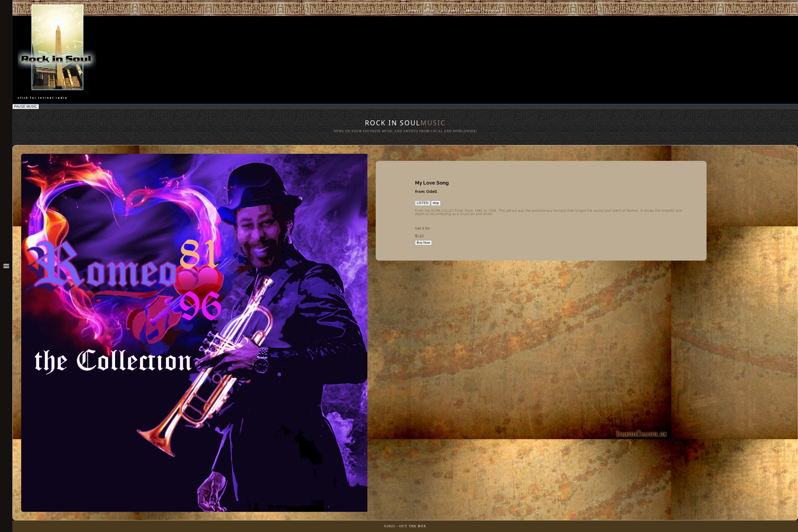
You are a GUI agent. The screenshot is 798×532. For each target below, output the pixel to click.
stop (436, 203)
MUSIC (430, 11)
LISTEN (423, 203)
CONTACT (494, 11)
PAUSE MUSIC (25, 106)
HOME (413, 11)
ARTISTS (472, 11)
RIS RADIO (450, 11)
